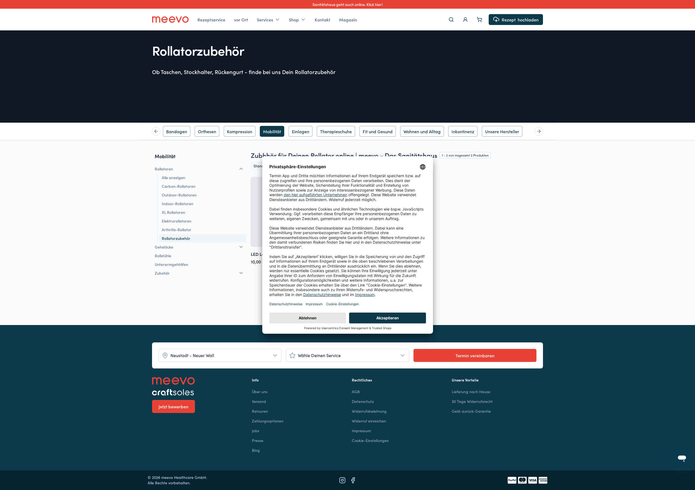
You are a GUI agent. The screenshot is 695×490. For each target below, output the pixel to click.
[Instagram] (342, 480)
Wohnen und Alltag (422, 131)
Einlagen (300, 131)
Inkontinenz (462, 131)
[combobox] (220, 355)
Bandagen (176, 131)
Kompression (239, 131)
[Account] (465, 19)
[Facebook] (353, 480)
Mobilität (272, 131)
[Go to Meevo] (170, 19)
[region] (347, 131)
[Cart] (479, 19)
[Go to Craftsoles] (197, 392)
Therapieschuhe (336, 131)
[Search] (451, 19)
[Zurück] (156, 131)
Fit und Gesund (378, 131)
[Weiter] (539, 131)
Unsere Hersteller (502, 131)
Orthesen (207, 131)
